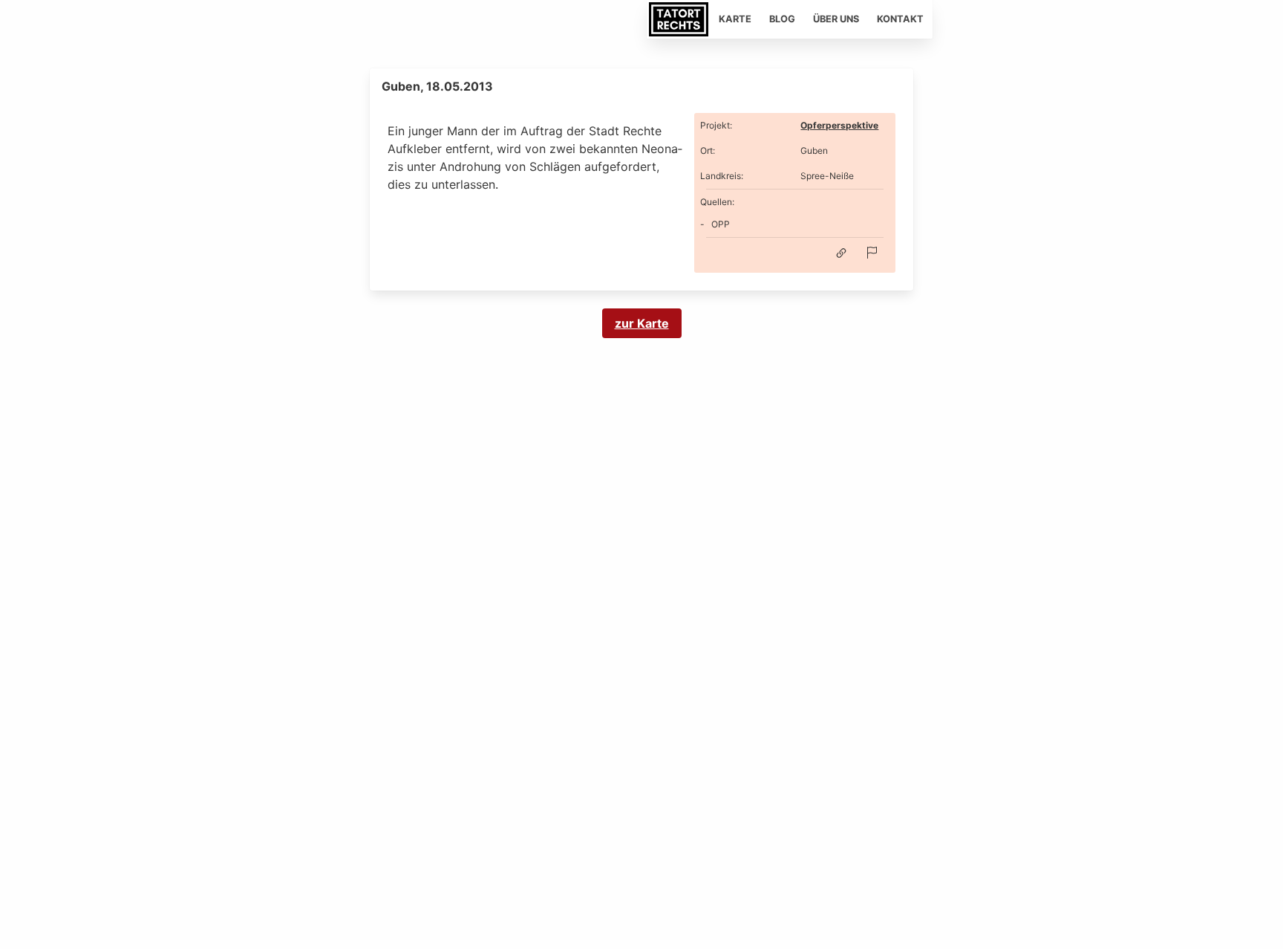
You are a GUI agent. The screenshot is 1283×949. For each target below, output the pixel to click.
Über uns (836, 19)
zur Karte (642, 323)
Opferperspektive (839, 125)
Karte (735, 19)
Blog (782, 19)
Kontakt (900, 19)
